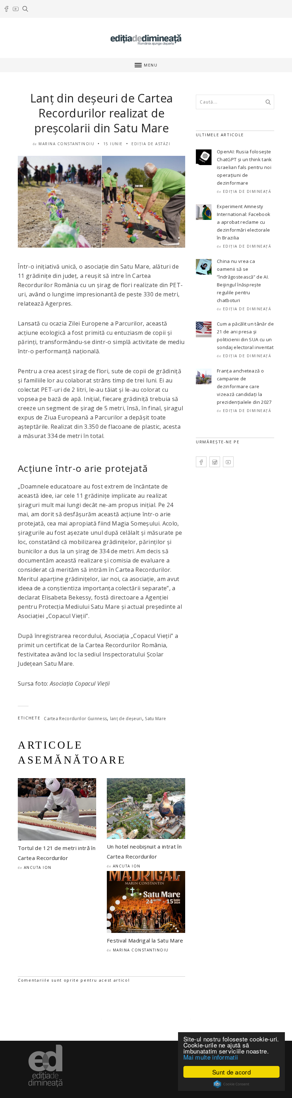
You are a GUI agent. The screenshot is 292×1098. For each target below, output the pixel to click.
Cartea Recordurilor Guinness (75, 719)
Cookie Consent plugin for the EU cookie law (231, 1084)
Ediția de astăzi (150, 143)
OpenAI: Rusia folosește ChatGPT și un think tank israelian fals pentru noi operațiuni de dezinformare (244, 167)
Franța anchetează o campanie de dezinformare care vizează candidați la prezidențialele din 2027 (244, 386)
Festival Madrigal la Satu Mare (145, 940)
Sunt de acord (231, 1071)
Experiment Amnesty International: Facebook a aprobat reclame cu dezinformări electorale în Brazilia (243, 222)
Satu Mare (155, 719)
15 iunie (113, 143)
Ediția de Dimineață (247, 191)
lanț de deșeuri (126, 719)
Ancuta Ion (38, 867)
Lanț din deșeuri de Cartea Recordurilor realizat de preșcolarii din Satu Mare (101, 113)
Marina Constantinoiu (66, 143)
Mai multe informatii (210, 1056)
